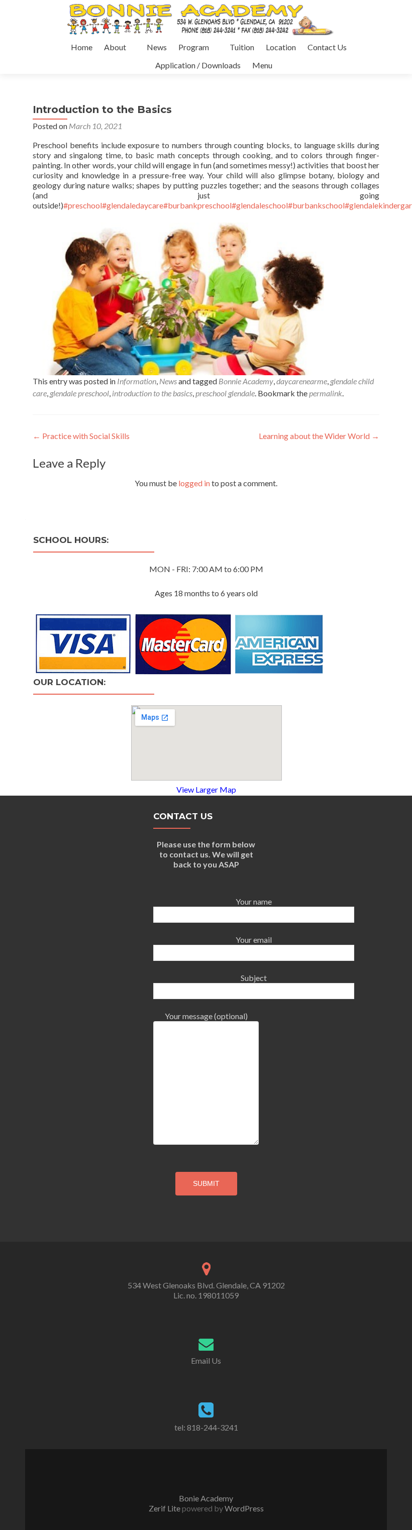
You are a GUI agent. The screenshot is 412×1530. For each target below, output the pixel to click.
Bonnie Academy (246, 381)
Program (193, 47)
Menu (262, 65)
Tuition (242, 47)
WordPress (243, 1508)
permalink (325, 393)
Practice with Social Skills (81, 436)
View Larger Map (206, 789)
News (157, 47)
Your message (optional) (206, 1016)
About (115, 47)
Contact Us (327, 47)
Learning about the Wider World (319, 436)
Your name (254, 901)
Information (136, 381)
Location (281, 47)
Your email (254, 939)
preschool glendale (225, 393)
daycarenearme (301, 381)
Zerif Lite (165, 1508)
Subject (254, 977)
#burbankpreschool (197, 205)
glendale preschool (79, 393)
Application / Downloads (198, 65)
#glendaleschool (260, 205)
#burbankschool (316, 205)
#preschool (82, 205)
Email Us (206, 1360)
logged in (194, 483)
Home (81, 47)
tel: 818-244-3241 (206, 1427)
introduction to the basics (152, 393)
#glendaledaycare (132, 205)
